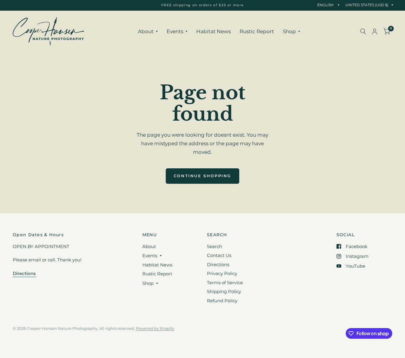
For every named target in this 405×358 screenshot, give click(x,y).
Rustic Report (257, 31)
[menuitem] (147, 31)
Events (175, 31)
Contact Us (219, 255)
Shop (289, 31)
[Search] (363, 31)
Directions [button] (24, 273)
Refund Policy (222, 300)
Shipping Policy (224, 291)
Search (214, 246)
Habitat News (213, 31)
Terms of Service (225, 282)
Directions (218, 264)
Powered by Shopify (155, 328)
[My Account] (374, 31)
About (146, 31)
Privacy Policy (222, 273)
